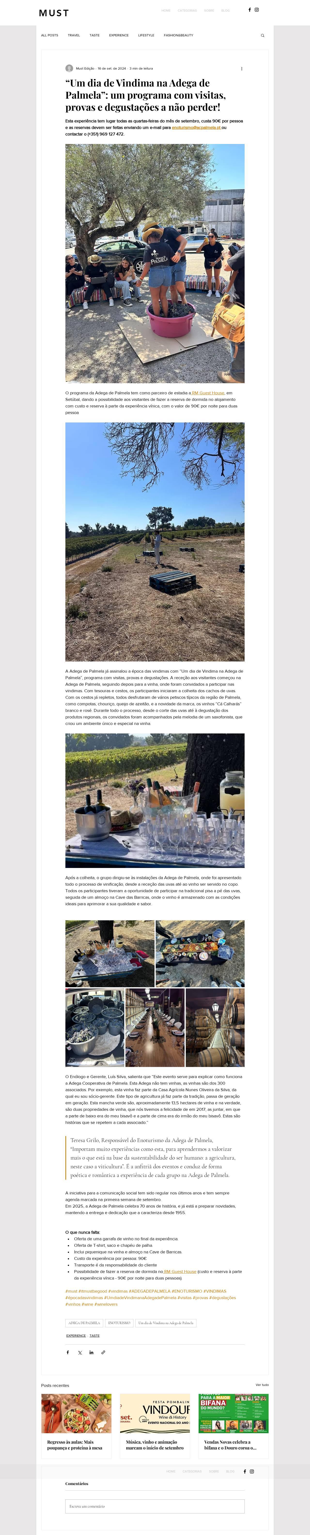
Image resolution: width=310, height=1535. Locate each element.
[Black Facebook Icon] (249, 9)
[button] (187, 11)
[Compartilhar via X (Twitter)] (79, 1352)
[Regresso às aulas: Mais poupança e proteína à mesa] (76, 1413)
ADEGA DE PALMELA (84, 1323)
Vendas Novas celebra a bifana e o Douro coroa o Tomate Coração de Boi (228, 1445)
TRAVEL (74, 35)
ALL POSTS (49, 35)
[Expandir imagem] (110, 953)
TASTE (95, 35)
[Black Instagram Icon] (256, 9)
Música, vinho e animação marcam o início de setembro (155, 1445)
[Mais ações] (242, 68)
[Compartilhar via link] (103, 1352)
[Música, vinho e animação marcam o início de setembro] (155, 1413)
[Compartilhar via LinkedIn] (91, 1352)
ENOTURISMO (119, 1323)
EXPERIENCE (119, 35)
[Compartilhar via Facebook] (67, 1352)
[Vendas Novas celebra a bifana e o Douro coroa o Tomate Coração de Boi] (234, 1413)
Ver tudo (262, 1385)
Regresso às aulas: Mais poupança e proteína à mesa (74, 1445)
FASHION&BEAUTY (178, 35)
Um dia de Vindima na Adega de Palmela (166, 1323)
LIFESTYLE (146, 35)
